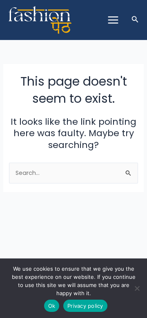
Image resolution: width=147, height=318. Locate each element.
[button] (135, 20)
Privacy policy (85, 306)
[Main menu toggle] (112, 20)
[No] (137, 288)
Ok (52, 306)
